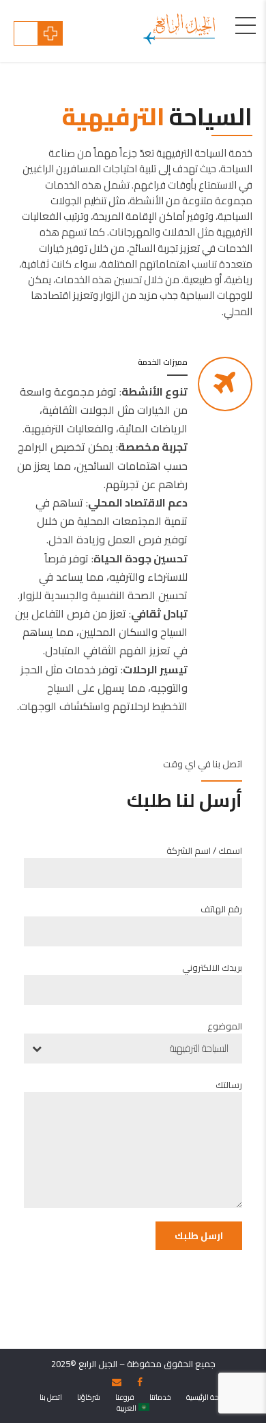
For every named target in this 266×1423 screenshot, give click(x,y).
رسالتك (229, 1084)
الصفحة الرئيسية (210, 1397)
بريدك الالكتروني (212, 967)
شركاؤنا (88, 1397)
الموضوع (224, 1026)
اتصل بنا (51, 1397)
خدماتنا (160, 1397)
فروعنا (124, 1397)
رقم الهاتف (221, 909)
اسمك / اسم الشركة (204, 850)
